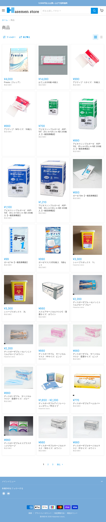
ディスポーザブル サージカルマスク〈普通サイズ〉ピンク (86, 355)
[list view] (101, 37)
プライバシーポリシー (43, 513)
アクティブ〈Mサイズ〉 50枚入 (18, 129)
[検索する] (94, 11)
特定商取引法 (59, 513)
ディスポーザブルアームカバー (86, 403)
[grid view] (95, 37)
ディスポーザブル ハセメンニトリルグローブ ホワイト (18, 352)
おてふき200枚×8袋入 (48, 82)
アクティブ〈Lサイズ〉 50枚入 (86, 82)
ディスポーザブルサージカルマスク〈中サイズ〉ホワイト (86, 446)
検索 (30, 513)
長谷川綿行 (8, 85)
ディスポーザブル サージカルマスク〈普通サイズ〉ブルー (17, 397)
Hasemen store (78, 265)
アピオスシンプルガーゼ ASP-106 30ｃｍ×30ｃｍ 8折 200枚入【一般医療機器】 (53, 208)
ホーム (5, 20)
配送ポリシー (72, 513)
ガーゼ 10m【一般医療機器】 (86, 195)
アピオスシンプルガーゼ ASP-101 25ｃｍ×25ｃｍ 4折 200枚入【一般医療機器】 (53, 131)
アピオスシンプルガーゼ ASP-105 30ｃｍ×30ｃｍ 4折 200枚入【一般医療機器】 (18, 213)
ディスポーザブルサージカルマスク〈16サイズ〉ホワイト (52, 446)
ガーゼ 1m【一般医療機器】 (16, 262)
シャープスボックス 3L (15, 311)
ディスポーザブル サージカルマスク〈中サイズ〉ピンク (52, 355)
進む (59, 464)
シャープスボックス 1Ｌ (84, 262)
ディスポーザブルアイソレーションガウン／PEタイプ (52, 404)
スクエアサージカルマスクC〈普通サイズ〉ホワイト (53, 313)
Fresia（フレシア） (12, 82)
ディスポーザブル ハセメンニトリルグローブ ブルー (87, 303)
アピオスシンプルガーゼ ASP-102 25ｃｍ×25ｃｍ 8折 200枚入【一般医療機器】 (87, 146)
